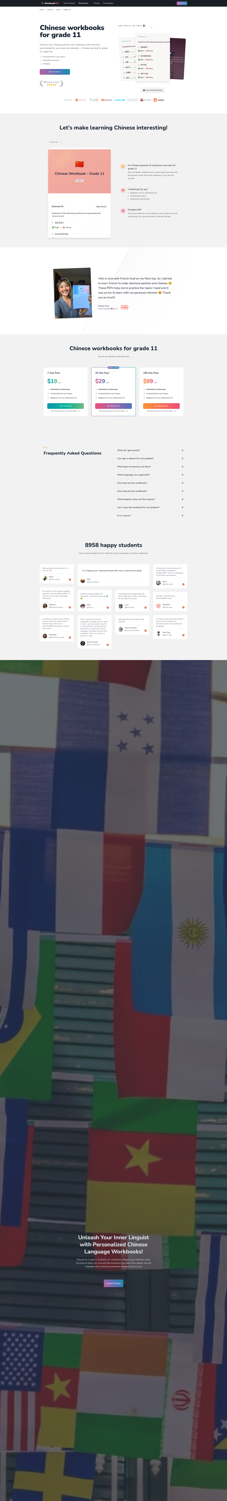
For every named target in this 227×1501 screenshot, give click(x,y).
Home (42, 10)
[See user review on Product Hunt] (70, 580)
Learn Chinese (113, 1283)
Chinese (50, 10)
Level (58, 10)
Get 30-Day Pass (113, 406)
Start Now (182, 3)
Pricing (96, 3)
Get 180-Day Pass (161, 406)
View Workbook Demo (154, 90)
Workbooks (83, 3)
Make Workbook (55, 72)
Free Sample (108, 3)
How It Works (69, 3)
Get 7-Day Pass (66, 406)
